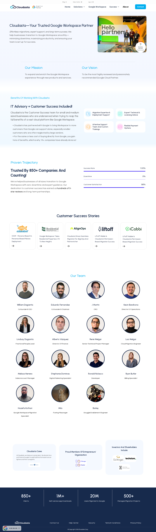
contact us (54, 523)
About (126, 6)
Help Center (74, 523)
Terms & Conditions (112, 523)
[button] (79, 6)
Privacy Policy (135, 523)
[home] (31, 6)
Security (92, 523)
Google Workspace (97, 6)
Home (67, 6)
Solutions (78, 6)
